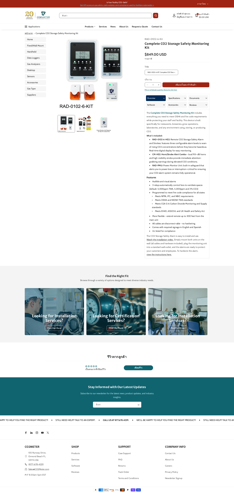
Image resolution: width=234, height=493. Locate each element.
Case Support (124, 453)
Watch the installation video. (160, 239)
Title (147, 66)
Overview (151, 98)
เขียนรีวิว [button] (138, 368)
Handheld (31, 51)
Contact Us (170, 453)
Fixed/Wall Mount (35, 45)
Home (30, 39)
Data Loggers (33, 57)
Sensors (31, 76)
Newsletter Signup (173, 478)
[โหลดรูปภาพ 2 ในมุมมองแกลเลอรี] (85, 123)
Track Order (123, 472)
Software (151, 105)
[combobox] (105, 15)
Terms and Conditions (128, 478)
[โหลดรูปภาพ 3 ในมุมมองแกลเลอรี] (103, 123)
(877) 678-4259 (36, 464)
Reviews (193, 105)
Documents (195, 98)
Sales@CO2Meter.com (38, 469)
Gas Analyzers (33, 64)
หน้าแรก (29, 33)
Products (89, 26)
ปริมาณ (148, 79)
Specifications (174, 98)
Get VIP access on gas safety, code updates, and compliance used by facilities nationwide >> (117, 5)
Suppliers (31, 94)
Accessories (32, 82)
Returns (122, 465)
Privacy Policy (171, 472)
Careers (168, 465)
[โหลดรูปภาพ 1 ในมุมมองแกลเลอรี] (66, 123)
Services (75, 459)
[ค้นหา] (155, 15)
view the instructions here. (159, 254)
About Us (169, 459)
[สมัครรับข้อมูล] (138, 405)
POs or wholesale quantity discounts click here (161, 90)
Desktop (31, 70)
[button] (202, 15)
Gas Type (31, 88)
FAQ (120, 459)
